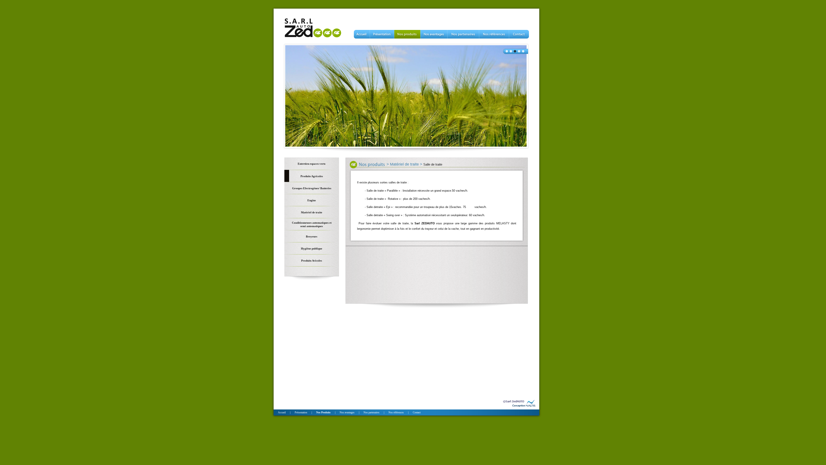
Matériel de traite (405, 164)
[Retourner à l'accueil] (313, 37)
